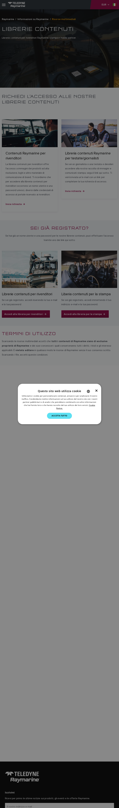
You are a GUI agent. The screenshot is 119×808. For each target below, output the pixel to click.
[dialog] (59, 404)
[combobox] (88, 391)
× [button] (96, 390)
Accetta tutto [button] (59, 415)
